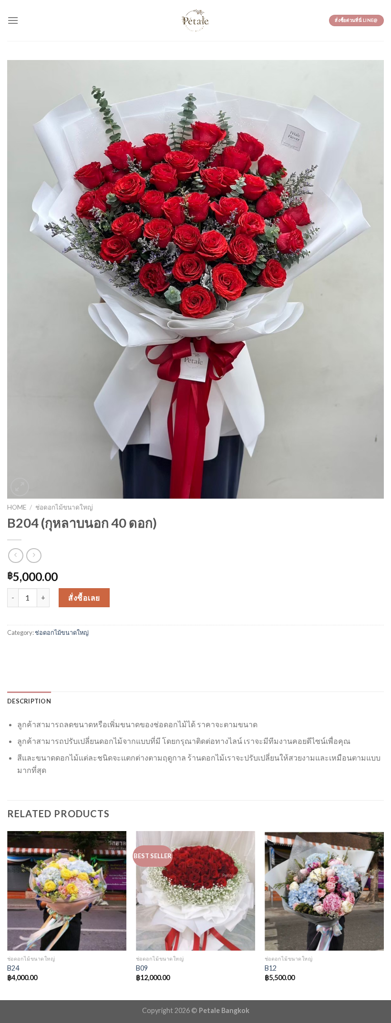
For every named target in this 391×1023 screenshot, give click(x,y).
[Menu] (13, 20)
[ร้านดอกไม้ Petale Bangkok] (195, 20)
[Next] (383, 914)
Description (29, 701)
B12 (271, 968)
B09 (142, 968)
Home (16, 507)
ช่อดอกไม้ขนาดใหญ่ (64, 507)
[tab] (29, 701)
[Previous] (7, 914)
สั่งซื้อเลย (84, 597)
